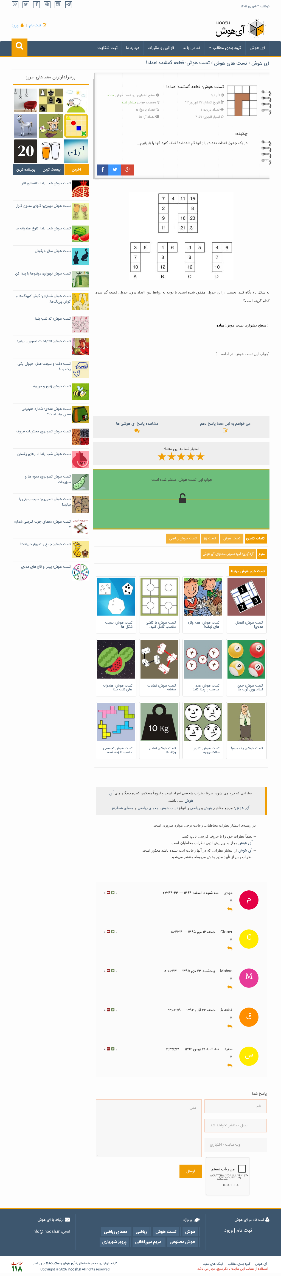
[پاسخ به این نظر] (229, 910)
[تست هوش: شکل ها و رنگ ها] (76, 126)
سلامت (55, 1263)
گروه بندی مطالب (227, 48)
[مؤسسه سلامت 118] (17, 1266)
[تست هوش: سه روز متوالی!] (51, 126)
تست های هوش (230, 63)
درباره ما (132, 48)
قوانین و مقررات (161, 48)
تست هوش (169, 808)
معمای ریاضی (148, 808)
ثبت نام (35, 26)
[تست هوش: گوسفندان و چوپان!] (76, 100)
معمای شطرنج (123, 808)
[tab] (26, 169)
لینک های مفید (213, 1264)
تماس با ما (191, 48)
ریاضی (195, 808)
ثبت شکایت (107, 48)
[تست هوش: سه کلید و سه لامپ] (26, 100)
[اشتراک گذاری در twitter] (114, 169)
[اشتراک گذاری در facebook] (102, 169)
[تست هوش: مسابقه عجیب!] (26, 126)
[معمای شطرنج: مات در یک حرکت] (51, 100)
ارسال (190, 1171)
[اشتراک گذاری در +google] (127, 169)
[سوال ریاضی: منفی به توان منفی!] (76, 151)
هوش (208, 808)
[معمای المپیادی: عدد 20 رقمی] (26, 151)
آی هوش (257, 48)
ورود (15, 26)
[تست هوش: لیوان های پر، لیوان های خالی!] (51, 151)
